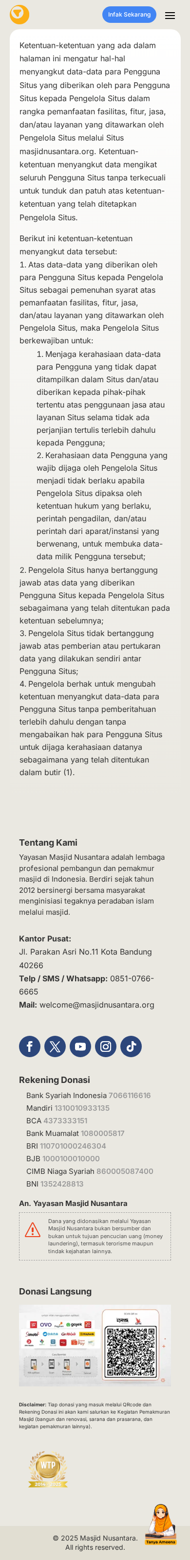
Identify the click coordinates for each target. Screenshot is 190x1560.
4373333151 (65, 1120)
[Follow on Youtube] (80, 1046)
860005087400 (124, 1171)
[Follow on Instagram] (105, 1046)
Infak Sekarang (129, 14)
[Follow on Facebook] (29, 1046)
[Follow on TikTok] (131, 1046)
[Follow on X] (55, 1046)
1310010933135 (82, 1108)
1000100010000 (71, 1158)
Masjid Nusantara (108, 1538)
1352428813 (62, 1183)
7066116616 (130, 1095)
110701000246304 (73, 1146)
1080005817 (103, 1133)
